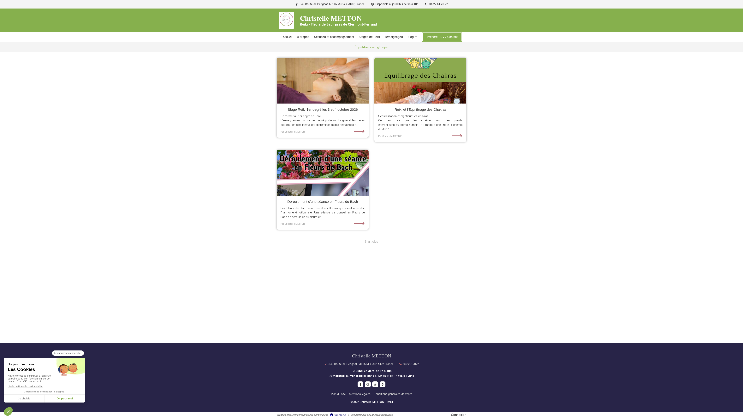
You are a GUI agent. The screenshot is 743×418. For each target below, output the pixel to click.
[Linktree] (382, 384)
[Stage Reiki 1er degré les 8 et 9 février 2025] (323, 81)
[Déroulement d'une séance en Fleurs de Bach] (323, 173)
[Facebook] (360, 384)
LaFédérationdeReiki (381, 415)
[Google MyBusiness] (368, 384)
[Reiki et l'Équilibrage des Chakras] (420, 81)
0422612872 (411, 364)
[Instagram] (375, 384)
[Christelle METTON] (286, 25)
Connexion (458, 414)
